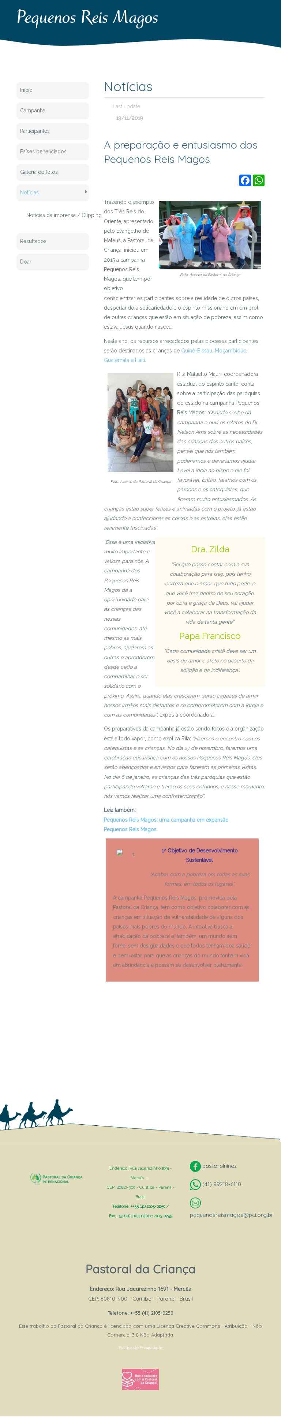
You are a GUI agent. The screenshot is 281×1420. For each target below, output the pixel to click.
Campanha (32, 110)
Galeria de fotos (39, 172)
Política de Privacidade (140, 1347)
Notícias (29, 192)
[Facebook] (245, 180)
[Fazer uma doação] (140, 1379)
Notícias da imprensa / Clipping (54, 215)
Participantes (35, 131)
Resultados (33, 241)
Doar (25, 262)
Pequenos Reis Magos (130, 829)
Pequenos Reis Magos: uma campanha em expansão (166, 820)
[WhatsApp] (259, 180)
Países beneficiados (43, 151)
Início (26, 90)
